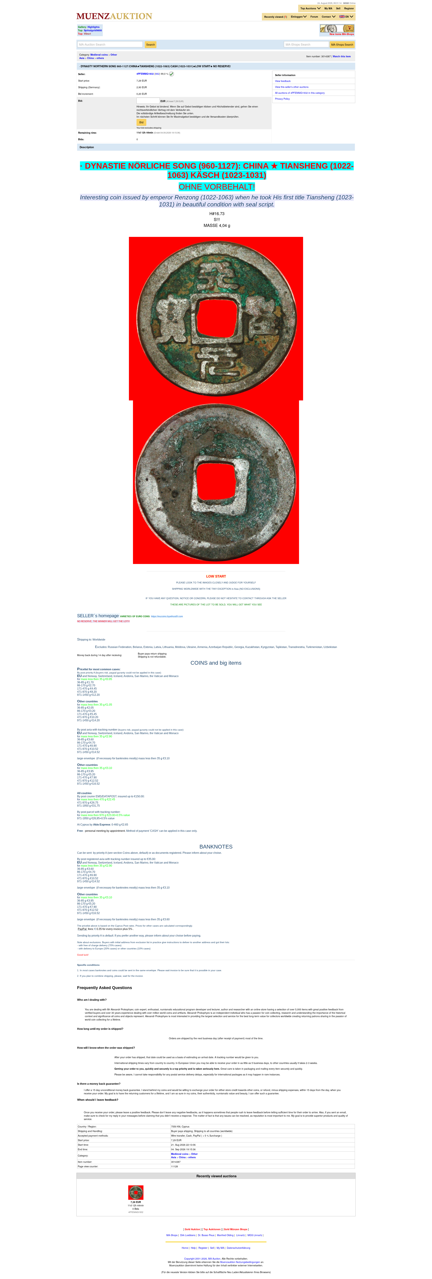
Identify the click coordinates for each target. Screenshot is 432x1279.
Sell (338, 8)
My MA (328, 8)
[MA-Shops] (337, 31)
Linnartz (240, 1235)
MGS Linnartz (255, 1235)
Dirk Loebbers (187, 1235)
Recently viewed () (275, 17)
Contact (327, 16)
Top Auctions (309, 8)
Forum (314, 16)
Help (193, 1247)
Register (349, 8)
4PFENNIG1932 (145, 73)
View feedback (283, 81)
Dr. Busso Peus (206, 1235)
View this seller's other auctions (291, 87)
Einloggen (297, 16)
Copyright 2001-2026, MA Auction (202, 1258)
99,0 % (164, 73)
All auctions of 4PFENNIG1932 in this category (300, 92)
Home (185, 1247)
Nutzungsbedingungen (248, 1262)
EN (347, 16)
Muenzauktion (227, 1262)
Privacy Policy (282, 98)
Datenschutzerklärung (238, 1247)
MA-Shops (172, 1235)
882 (157, 73)
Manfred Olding (225, 1235)
